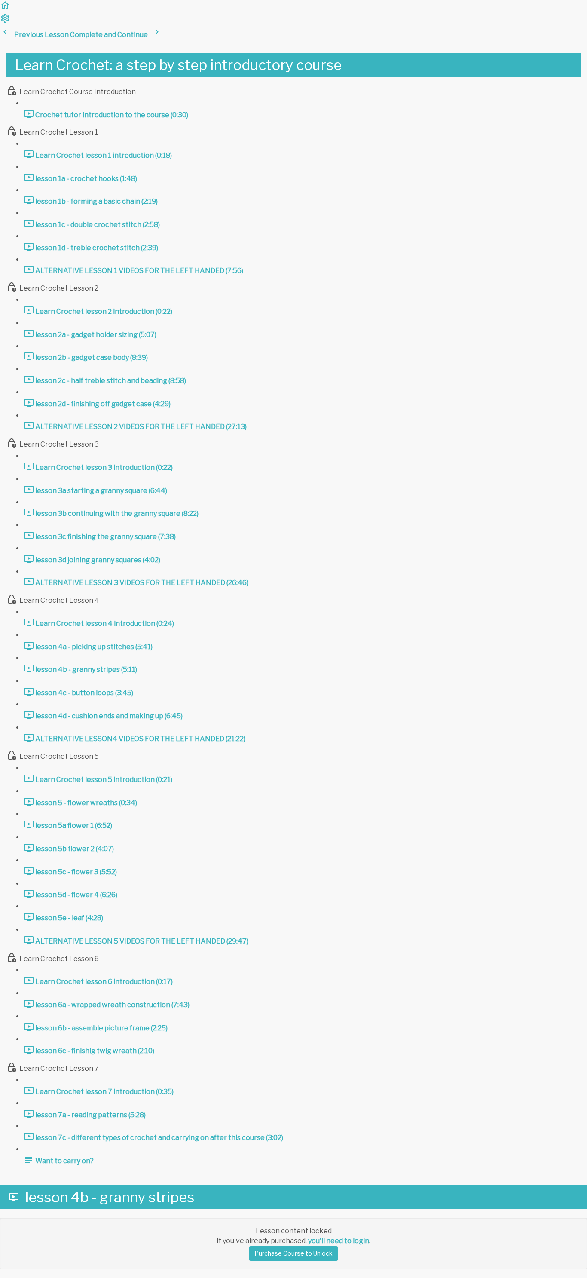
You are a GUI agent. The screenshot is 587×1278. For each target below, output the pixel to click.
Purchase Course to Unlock (293, 1253)
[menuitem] (5, 21)
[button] (5, 8)
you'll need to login (338, 1241)
